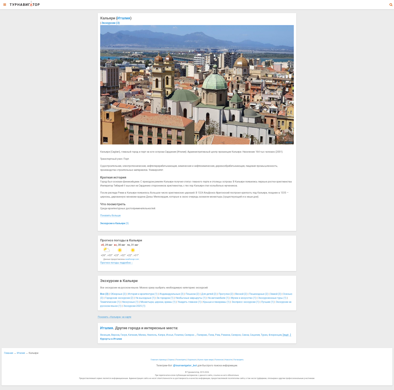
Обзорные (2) (118, 293)
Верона (115, 334)
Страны (171, 360)
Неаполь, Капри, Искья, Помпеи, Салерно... (171, 334)
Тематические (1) (110, 301)
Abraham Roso (286, 143)
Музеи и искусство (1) (243, 297)
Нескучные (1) (130, 301)
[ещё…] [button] (287, 334)
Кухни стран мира (205, 360)
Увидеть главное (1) (189, 301)
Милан (142, 334)
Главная (8, 353)
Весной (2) (241, 293)
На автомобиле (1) (218, 297)
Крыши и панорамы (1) (216, 301)
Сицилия (255, 334)
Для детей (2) (209, 293)
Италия (123, 18)
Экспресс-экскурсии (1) (245, 301)
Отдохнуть (191, 360)
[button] (391, 5)
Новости (228, 360)
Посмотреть (181, 360)
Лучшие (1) (267, 301)
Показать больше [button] (110, 215)
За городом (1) (165, 297)
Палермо (202, 334)
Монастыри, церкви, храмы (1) (158, 301)
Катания (132, 334)
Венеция (105, 334)
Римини (225, 334)
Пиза (211, 334)
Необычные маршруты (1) (190, 297)
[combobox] (391, 3)
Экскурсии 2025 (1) (134, 305)
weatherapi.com (132, 259)
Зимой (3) (275, 293)
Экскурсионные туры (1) (272, 297)
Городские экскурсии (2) (119, 297)
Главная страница (159, 360)
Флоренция (275, 334)
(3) (114, 223)
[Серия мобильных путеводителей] (24, 4)
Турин (264, 334)
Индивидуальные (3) (171, 293)
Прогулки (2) (226, 293)
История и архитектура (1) (142, 293)
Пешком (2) (192, 293)
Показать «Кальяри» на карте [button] (114, 317)
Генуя (124, 334)
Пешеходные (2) (258, 293)
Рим (217, 334)
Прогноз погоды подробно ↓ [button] (116, 262)
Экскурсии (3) (111, 22)
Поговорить (238, 360)
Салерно (236, 334)
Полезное (219, 360)
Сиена (245, 334)
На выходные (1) (145, 297)
